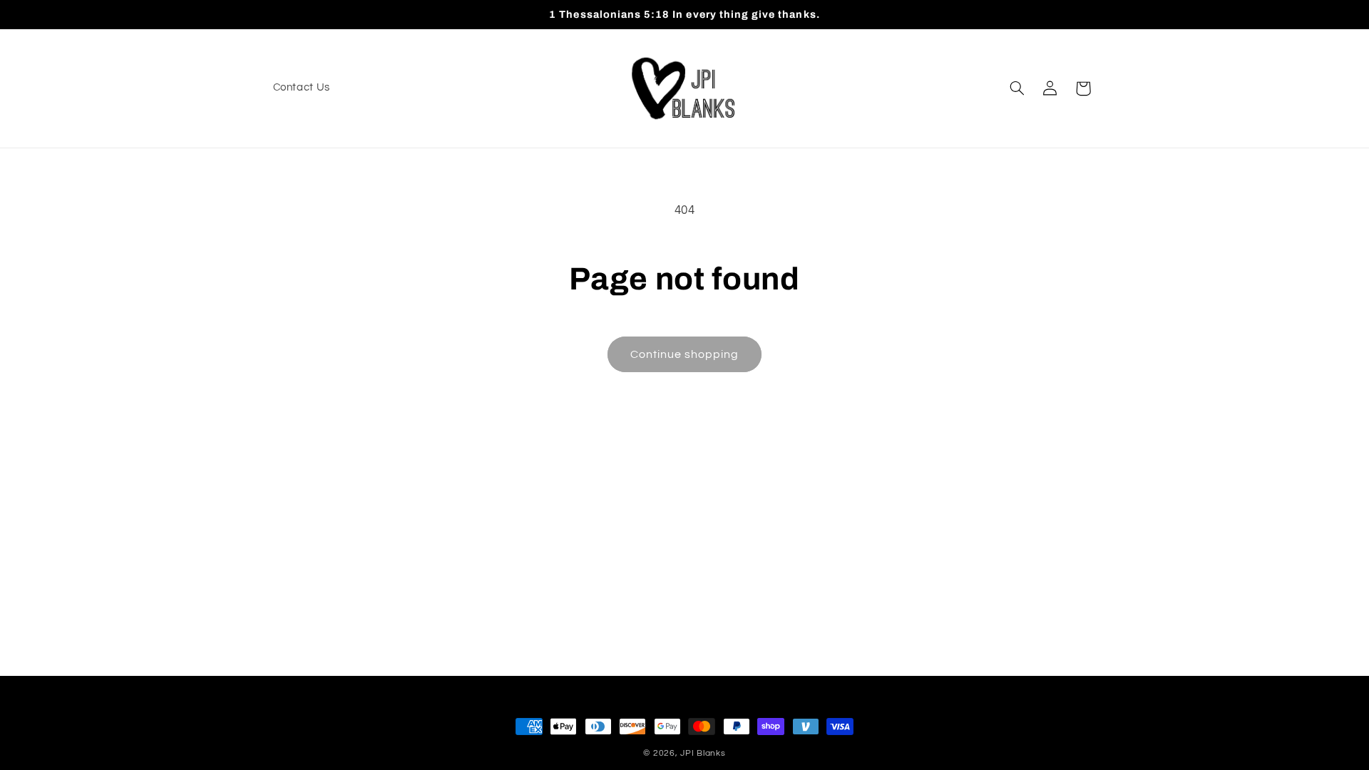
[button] (1016, 88)
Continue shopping (684, 354)
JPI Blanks (702, 753)
